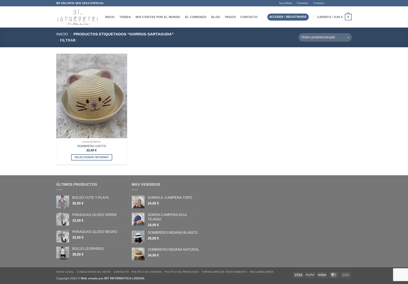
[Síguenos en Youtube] (349, 3)
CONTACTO (249, 17)
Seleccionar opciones (92, 157)
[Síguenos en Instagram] (337, 3)
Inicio (62, 34)
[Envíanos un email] (341, 3)
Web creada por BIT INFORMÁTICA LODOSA (112, 278)
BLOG (215, 17)
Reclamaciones (262, 271)
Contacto (318, 3)
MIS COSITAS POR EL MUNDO (158, 17)
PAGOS (230, 17)
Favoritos (302, 3)
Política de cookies (147, 271)
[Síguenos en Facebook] (333, 3)
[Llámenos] (345, 3)
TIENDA (125, 17)
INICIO (110, 17)
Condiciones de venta (94, 271)
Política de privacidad (181, 271)
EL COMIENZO (196, 17)
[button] (260, 17)
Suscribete (285, 3)
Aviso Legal (65, 271)
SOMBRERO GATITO (91, 146)
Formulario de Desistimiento (224, 271)
